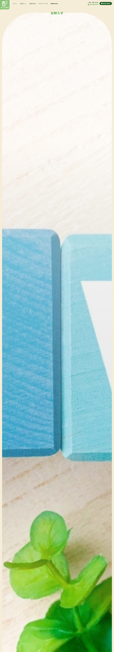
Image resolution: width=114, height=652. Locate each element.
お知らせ (15, 3)
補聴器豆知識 (54, 3)
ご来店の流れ (32, 3)
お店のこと (23, 3)
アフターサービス (43, 3)
